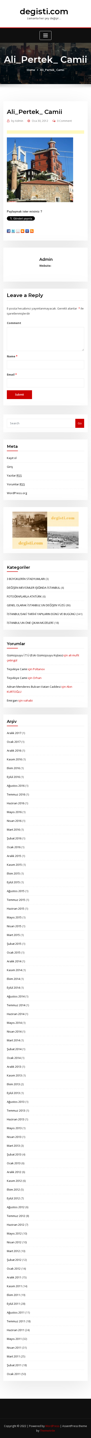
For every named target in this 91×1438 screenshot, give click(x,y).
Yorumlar (16, 484)
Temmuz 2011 (16, 1321)
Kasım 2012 (14, 1181)
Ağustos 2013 (16, 1102)
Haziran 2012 (15, 1225)
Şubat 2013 (14, 1154)
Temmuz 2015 (16, 900)
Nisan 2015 (14, 926)
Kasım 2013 (14, 1075)
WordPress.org (17, 493)
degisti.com (44, 11)
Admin (17, 121)
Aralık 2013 (14, 1067)
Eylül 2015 (13, 882)
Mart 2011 (13, 1356)
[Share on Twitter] (13, 231)
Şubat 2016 (14, 838)
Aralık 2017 (14, 733)
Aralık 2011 (14, 1277)
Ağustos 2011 (16, 1312)
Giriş (10, 467)
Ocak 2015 (14, 952)
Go (80, 423)
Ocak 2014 (14, 1058)
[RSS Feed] (32, 231)
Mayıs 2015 (14, 917)
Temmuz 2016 (16, 794)
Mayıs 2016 (14, 812)
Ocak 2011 (14, 1374)
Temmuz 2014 (16, 1005)
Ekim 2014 (13, 979)
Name (12, 356)
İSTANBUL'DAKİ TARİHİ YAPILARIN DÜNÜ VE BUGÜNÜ (41, 614)
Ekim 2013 (13, 1084)
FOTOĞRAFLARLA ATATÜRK (24, 596)
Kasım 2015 (14, 865)
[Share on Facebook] (8, 231)
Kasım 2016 (14, 759)
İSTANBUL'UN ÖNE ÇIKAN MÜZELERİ (30, 623)
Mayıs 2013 (14, 1128)
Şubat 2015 (14, 944)
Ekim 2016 (13, 768)
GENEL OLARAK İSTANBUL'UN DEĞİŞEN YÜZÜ (36, 605)
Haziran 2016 (15, 803)
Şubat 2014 (14, 1049)
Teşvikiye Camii (17, 669)
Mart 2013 (13, 1146)
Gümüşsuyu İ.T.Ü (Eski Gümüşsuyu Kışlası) (35, 655)
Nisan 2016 (14, 821)
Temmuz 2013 (16, 1110)
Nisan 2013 (14, 1137)
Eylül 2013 (13, 1093)
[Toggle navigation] (45, 35)
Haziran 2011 (15, 1330)
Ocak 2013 (14, 1163)
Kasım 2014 (14, 970)
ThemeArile (47, 1431)
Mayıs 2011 (14, 1339)
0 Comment (64, 121)
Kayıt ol (12, 458)
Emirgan (12, 700)
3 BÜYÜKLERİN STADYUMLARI (26, 579)
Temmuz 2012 (16, 1216)
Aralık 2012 (14, 1172)
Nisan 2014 (14, 1031)
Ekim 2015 (13, 873)
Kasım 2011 (14, 1286)
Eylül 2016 (13, 777)
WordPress (52, 1426)
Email (12, 374)
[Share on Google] (27, 231)
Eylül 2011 (13, 1304)
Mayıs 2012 (14, 1233)
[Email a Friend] (18, 231)
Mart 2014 (13, 1040)
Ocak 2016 (14, 847)
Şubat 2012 (14, 1260)
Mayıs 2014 (14, 1023)
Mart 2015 (13, 935)
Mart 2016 (13, 829)
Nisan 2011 (14, 1348)
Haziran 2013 (15, 1119)
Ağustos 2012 (16, 1207)
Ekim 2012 (13, 1189)
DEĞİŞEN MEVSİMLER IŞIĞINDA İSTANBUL (33, 588)
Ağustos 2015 (16, 891)
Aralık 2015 (14, 856)
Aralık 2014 (14, 961)
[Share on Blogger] (22, 231)
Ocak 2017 (14, 742)
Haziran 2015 (15, 909)
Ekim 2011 (13, 1295)
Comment (14, 323)
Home (31, 70)
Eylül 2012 (13, 1198)
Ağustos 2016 (16, 786)
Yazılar (14, 475)
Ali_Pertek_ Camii (52, 70)
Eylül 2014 (13, 988)
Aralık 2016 (14, 750)
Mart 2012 (13, 1251)
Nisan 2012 (14, 1242)
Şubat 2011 (14, 1365)
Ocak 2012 (14, 1269)
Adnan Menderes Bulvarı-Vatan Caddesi (34, 687)
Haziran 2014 (15, 1014)
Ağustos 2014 (16, 996)
